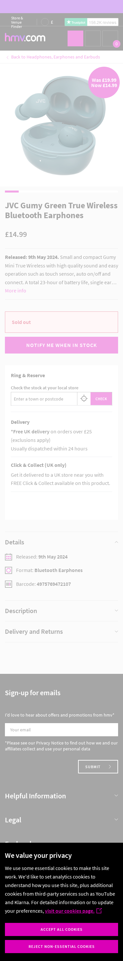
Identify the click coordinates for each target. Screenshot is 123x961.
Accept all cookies (62, 929)
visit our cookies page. (69, 910)
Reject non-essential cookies (62, 946)
